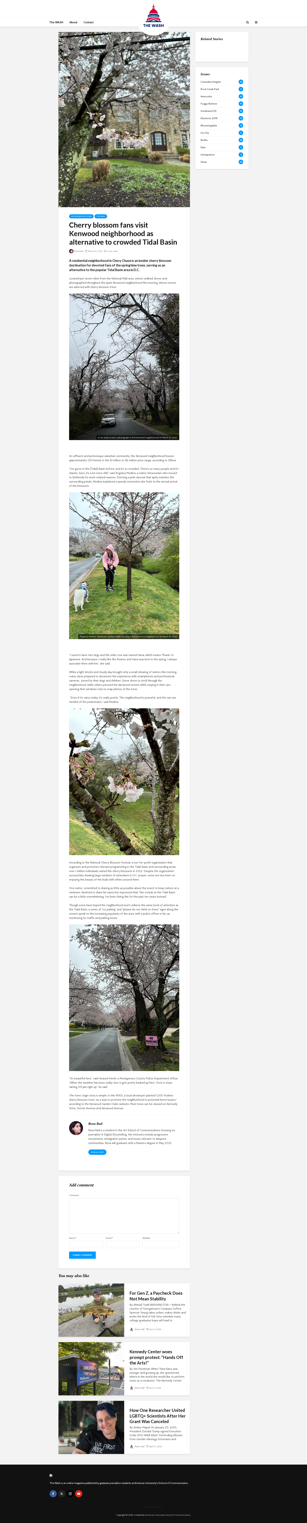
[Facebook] (53, 1493)
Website (146, 1238)
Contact (89, 22)
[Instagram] (70, 1493)
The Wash (100, 216)
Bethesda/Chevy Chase (81, 216)
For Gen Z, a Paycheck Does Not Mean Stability (156, 1295)
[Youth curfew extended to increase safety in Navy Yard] (208, 85)
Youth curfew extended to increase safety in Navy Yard (229, 86)
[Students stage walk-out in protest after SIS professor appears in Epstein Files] (208, 67)
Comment (74, 1195)
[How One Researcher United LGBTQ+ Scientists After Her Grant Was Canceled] (91, 1427)
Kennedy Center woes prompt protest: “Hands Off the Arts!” (156, 1357)
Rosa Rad (78, 251)
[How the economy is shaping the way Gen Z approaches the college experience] (208, 49)
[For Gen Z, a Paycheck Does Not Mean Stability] (91, 1310)
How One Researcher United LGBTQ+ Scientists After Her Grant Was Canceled (158, 1416)
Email (109, 1238)
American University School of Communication (167, 1515)
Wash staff (139, 1329)
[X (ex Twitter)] (61, 1493)
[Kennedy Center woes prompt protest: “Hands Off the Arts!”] (91, 1368)
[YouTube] (78, 1493)
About (73, 22)
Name (72, 1238)
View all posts (97, 1152)
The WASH (56, 22)
